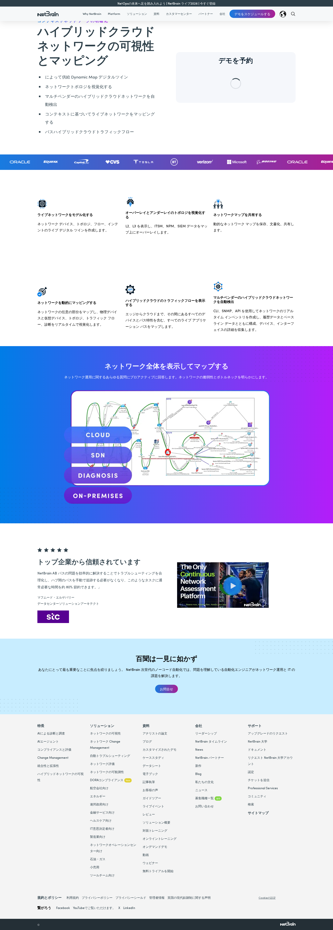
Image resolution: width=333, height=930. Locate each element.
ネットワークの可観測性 (107, 772)
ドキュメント (257, 749)
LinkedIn (129, 908)
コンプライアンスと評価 (54, 749)
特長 (40, 725)
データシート (152, 766)
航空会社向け (99, 788)
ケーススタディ (153, 757)
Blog (198, 774)
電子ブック (150, 774)
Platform (114, 14)
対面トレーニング (155, 830)
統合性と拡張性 (48, 766)
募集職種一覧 (207, 798)
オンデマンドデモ (155, 847)
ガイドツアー (152, 798)
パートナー (205, 14)
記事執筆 (149, 782)
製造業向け (97, 837)
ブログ (147, 741)
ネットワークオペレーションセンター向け (113, 848)
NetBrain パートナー (209, 757)
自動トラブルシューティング (110, 756)
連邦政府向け (99, 804)
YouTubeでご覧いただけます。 (94, 908)
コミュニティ (257, 796)
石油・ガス (97, 859)
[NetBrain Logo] (48, 11)
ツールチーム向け (102, 875)
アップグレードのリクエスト (268, 733)
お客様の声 (150, 790)
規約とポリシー (49, 897)
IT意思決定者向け (102, 828)
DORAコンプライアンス (110, 780)
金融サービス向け (102, 812)
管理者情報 (157, 897)
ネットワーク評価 (102, 764)
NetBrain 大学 (257, 741)
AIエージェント (48, 741)
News (199, 749)
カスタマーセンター (179, 14)
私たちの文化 (204, 782)
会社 (222, 14)
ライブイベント (153, 806)
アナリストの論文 (155, 733)
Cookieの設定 (267, 898)
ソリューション (137, 14)
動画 (146, 855)
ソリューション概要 (156, 822)
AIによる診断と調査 (51, 733)
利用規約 (72, 897)
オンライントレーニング (160, 838)
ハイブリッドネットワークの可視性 (60, 777)
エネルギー (97, 796)
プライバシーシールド (130, 897)
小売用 (94, 867)
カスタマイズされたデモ (160, 749)
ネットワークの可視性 (105, 733)
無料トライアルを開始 (158, 871)
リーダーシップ (206, 733)
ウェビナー (150, 863)
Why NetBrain (92, 14)
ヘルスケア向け (101, 820)
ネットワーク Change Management (105, 744)
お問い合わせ (204, 806)
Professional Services (263, 788)
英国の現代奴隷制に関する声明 (189, 897)
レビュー (149, 814)
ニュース (201, 790)
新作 (198, 766)
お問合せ (166, 689)
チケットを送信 (258, 780)
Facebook (63, 908)
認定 (251, 772)
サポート (255, 725)
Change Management (52, 757)
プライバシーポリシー (97, 897)
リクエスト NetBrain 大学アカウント (270, 760)
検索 (251, 804)
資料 (156, 14)
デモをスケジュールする (252, 14)
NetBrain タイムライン (211, 741)
